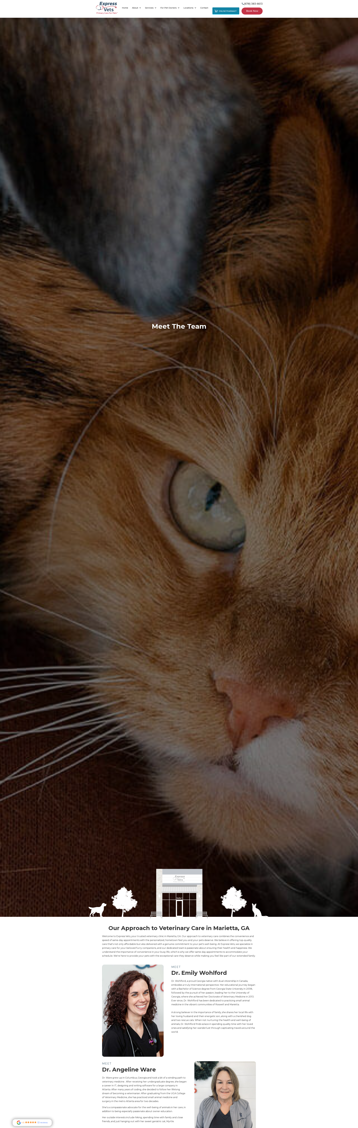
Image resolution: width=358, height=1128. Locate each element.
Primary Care (169, 19)
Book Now (189, 19)
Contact (204, 8)
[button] (136, 8)
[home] (106, 8)
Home (125, 8)
